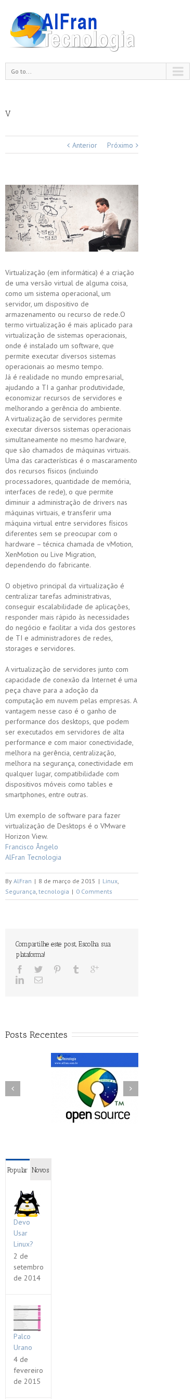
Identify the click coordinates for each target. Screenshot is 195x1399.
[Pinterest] (57, 969)
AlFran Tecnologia (33, 857)
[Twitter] (38, 969)
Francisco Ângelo (31, 846)
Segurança (20, 891)
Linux (110, 881)
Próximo (120, 145)
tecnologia (53, 891)
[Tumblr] (76, 969)
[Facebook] (20, 969)
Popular (17, 1170)
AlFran (23, 881)
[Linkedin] (20, 980)
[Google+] (94, 969)
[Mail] (38, 980)
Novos (40, 1170)
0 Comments (94, 891)
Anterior (84, 145)
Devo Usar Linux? (23, 1233)
